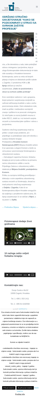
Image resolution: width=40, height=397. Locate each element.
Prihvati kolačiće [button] (8, 388)
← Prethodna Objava (10, 207)
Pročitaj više (20, 394)
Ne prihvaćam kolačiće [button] (25, 388)
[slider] (18, 243)
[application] (20, 236)
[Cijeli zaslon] (33, 243)
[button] (20, 236)
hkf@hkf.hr (23, 309)
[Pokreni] (7, 243)
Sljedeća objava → (30, 207)
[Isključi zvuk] (29, 243)
